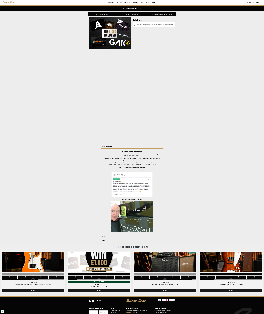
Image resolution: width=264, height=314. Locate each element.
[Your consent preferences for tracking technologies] (2, 311)
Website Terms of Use (160, 312)
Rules (103, 236)
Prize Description (107, 146)
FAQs (103, 241)
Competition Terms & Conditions (163, 310)
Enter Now (33, 290)
